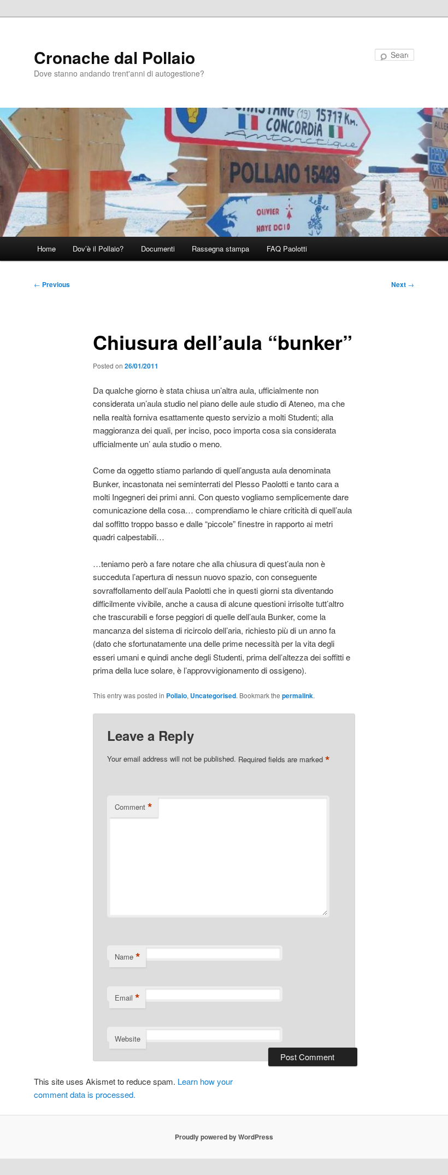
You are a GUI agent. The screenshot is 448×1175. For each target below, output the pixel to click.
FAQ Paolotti (287, 248)
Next (402, 284)
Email (127, 998)
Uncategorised (213, 695)
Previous (52, 284)
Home (46, 248)
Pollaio (176, 695)
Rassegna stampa (220, 248)
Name (127, 957)
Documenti (158, 248)
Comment (133, 807)
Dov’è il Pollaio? (98, 248)
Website (127, 1038)
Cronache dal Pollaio (114, 57)
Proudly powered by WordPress (224, 1137)
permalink (297, 695)
